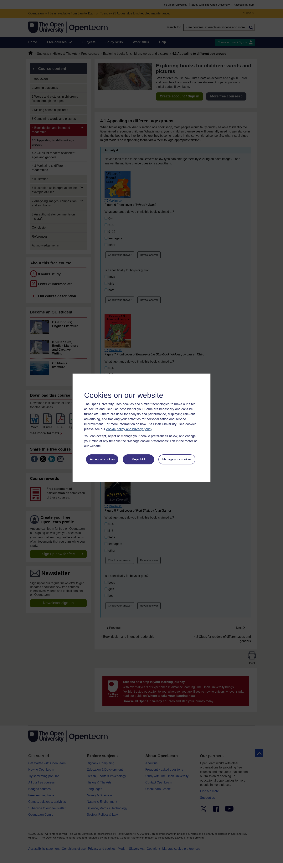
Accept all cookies (102, 459)
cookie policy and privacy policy (129, 429)
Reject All (138, 459)
